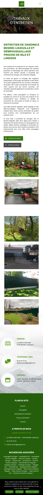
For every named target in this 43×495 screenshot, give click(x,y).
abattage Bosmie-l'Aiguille (13, 469)
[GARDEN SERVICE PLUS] (21, 4)
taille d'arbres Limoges (19, 471)
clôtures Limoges (24, 458)
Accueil (22, 406)
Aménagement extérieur (22, 414)
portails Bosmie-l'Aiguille (27, 463)
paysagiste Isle (24, 456)
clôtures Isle (17, 460)
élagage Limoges (10, 465)
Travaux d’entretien (22, 418)
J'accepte (9, 492)
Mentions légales (32, 492)
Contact (23, 422)
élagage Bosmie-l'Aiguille (28, 467)
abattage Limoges (24, 465)
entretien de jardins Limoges (23, 473)
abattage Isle (13, 467)
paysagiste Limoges (10, 456)
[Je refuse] (40, 487)
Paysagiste (23, 410)
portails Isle (27, 460)
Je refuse (19, 492)
